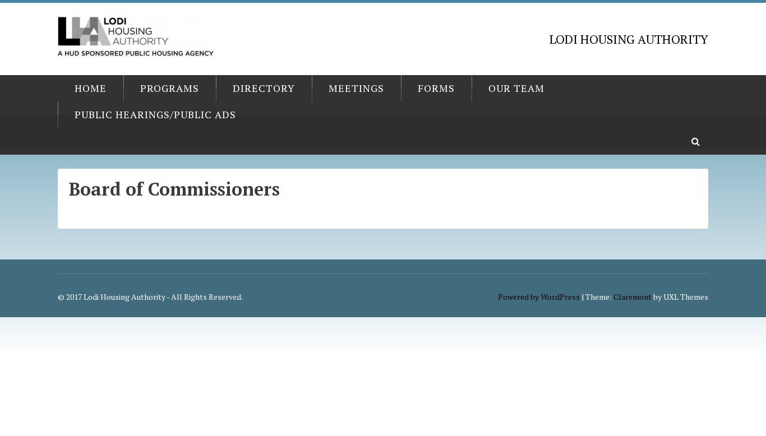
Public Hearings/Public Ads (155, 114)
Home (91, 88)
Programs (169, 88)
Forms (436, 88)
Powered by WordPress (539, 296)
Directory (264, 88)
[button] (695, 141)
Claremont (632, 296)
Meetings (356, 88)
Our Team (516, 88)
